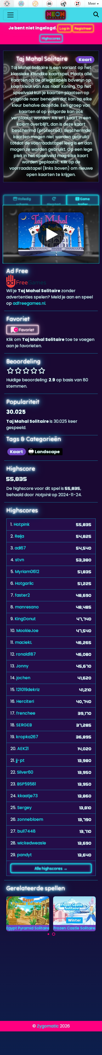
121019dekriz (28, 690)
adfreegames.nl (29, 303)
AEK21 (23, 749)
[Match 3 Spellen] (21, 4)
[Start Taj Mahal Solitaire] (51, 234)
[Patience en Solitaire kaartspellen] (78, 4)
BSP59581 (26, 784)
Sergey (24, 808)
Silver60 (25, 772)
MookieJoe (27, 631)
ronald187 (26, 654)
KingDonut (25, 619)
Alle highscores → (51, 868)
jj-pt (20, 760)
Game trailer (84, 200)
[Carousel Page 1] (48, 934)
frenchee (25, 713)
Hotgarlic (24, 583)
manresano (27, 607)
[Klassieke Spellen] (49, 4)
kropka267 (27, 737)
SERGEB (24, 725)
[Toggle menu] (10, 15)
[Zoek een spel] (96, 15)
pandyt (24, 855)
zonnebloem (30, 819)
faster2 (22, 595)
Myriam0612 (27, 572)
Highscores (51, 38)
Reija (19, 536)
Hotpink (22, 524)
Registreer (83, 28)
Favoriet (26, 329)
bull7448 (26, 831)
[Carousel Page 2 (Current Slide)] (53, 934)
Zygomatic (48, 1026)
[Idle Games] (64, 4)
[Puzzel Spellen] (35, 4)
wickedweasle (31, 843)
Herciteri (25, 701)
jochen (23, 678)
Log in (65, 28)
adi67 (20, 548)
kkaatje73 (28, 796)
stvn (19, 560)
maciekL (23, 642)
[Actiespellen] (7, 4)
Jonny (22, 666)
